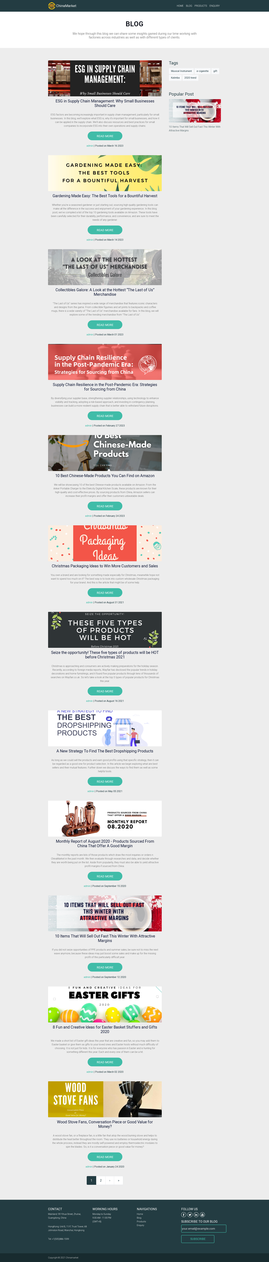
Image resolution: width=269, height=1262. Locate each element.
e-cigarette (203, 71)
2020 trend (190, 77)
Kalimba (175, 77)
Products (201, 5)
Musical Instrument (181, 71)
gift (215, 71)
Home (180, 5)
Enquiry (215, 5)
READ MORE (105, 136)
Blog (189, 5)
